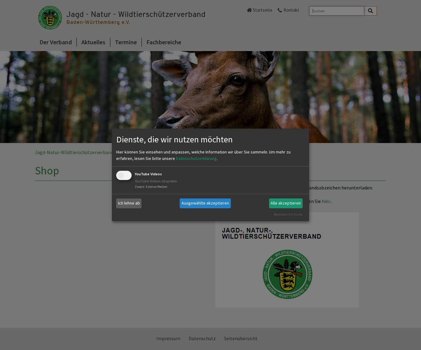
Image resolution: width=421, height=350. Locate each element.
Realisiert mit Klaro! (288, 214)
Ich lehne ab (129, 203)
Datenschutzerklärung (196, 158)
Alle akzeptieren (286, 203)
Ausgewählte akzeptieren (205, 203)
